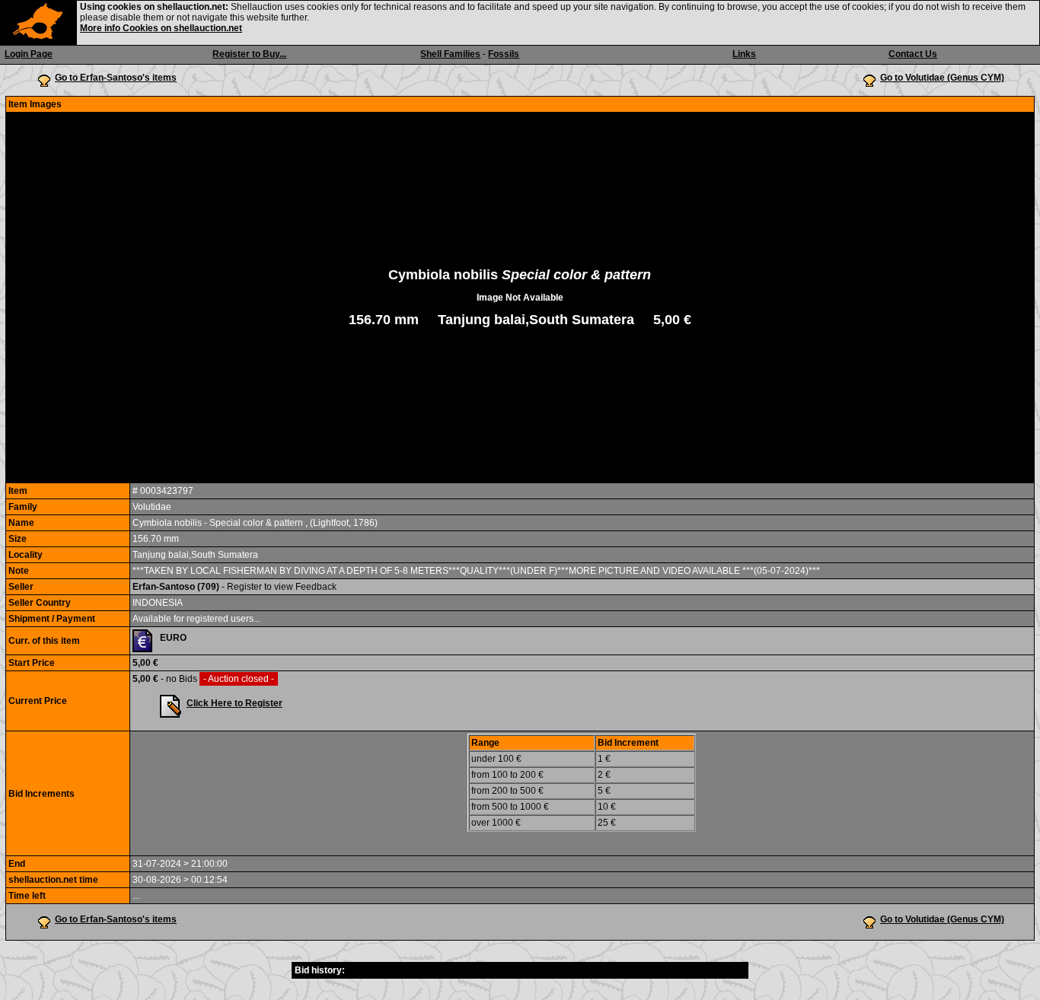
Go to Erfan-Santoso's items (116, 77)
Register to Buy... (249, 54)
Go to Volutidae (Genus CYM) (942, 77)
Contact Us (912, 54)
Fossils (503, 54)
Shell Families (450, 54)
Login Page (29, 54)
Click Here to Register (234, 703)
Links (744, 54)
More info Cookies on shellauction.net (161, 28)
